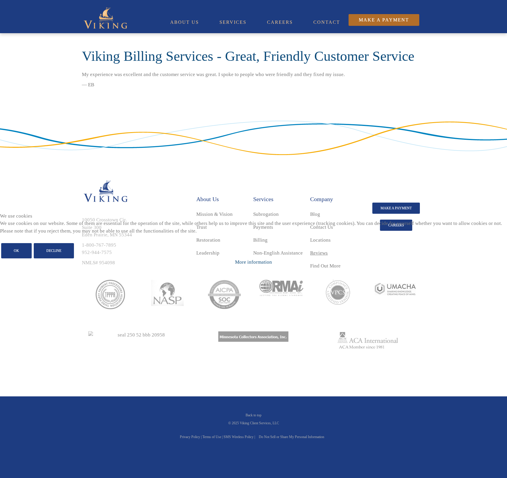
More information (253, 262)
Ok (16, 251)
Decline (53, 251)
